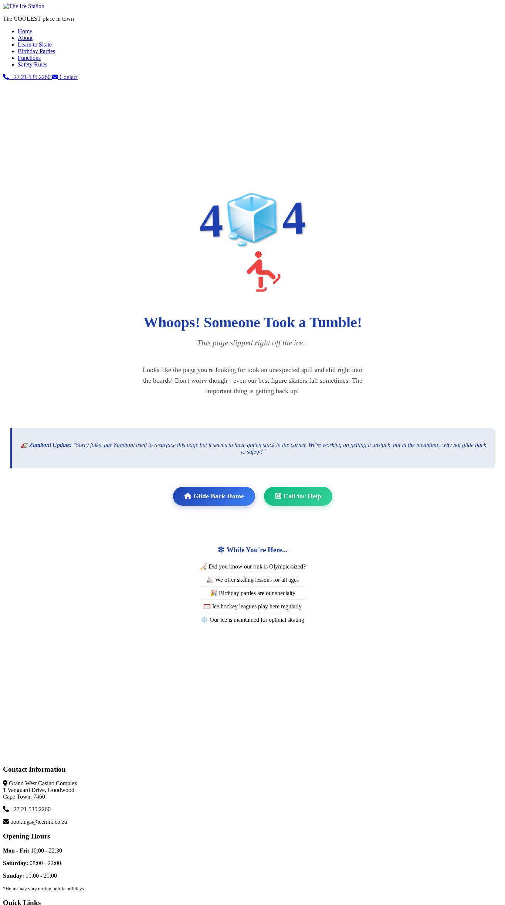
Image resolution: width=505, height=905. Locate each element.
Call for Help (301, 496)
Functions (29, 58)
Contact (68, 77)
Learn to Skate (35, 44)
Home (25, 31)
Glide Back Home (218, 496)
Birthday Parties (36, 51)
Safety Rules (32, 64)
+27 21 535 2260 (30, 77)
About (25, 38)
